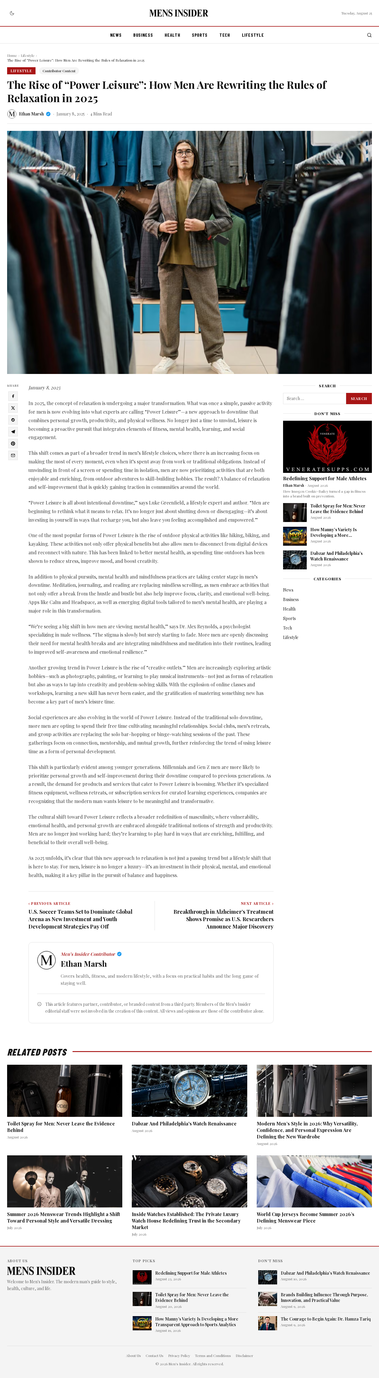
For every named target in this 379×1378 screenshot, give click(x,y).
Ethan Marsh (31, 114)
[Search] (369, 35)
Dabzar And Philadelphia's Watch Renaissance (336, 556)
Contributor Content (59, 70)
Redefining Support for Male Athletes (325, 478)
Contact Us (154, 1355)
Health (172, 35)
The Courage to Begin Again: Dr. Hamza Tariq (326, 1319)
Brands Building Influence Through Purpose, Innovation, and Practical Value (324, 1297)
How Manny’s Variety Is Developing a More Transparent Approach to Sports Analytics (335, 538)
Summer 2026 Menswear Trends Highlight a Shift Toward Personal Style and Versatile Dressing (63, 1217)
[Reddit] (13, 420)
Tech (224, 35)
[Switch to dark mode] (12, 13)
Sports (200, 35)
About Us (133, 1355)
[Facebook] (13, 396)
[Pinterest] (13, 443)
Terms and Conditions (213, 1355)
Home (12, 55)
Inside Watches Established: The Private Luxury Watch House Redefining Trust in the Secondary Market (186, 1220)
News (116, 35)
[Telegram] (13, 431)
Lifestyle (253, 35)
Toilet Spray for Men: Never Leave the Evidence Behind (337, 508)
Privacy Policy (179, 1355)
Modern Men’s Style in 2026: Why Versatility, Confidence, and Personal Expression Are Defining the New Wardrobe (307, 1130)
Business (143, 35)
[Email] (13, 455)
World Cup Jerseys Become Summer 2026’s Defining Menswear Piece (305, 1217)
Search (359, 398)
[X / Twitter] (13, 408)
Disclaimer (244, 1355)
